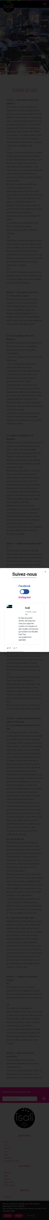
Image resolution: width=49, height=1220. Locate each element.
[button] (45, 572)
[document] (24, 610)
